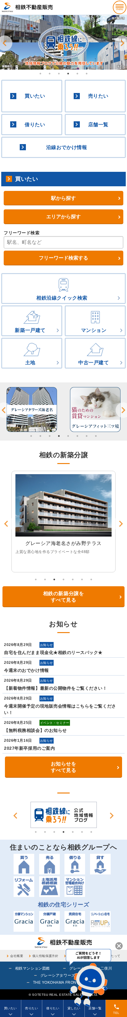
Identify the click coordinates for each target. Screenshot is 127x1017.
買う (24, 864)
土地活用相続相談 (49, 886)
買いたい (35, 96)
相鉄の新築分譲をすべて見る (63, 597)
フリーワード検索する (63, 257)
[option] (63, 42)
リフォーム (24, 886)
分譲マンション (24, 921)
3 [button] (59, 74)
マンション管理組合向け (74, 886)
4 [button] (68, 74)
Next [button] (111, 815)
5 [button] (77, 74)
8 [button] (96, 436)
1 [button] (40, 74)
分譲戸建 (49, 921)
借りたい (35, 124)
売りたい (98, 96)
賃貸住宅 (74, 921)
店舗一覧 (98, 124)
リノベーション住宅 (100, 921)
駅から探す (63, 198)
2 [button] (50, 74)
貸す (100, 864)
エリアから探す (63, 216)
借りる (74, 864)
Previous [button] (15, 815)
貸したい (74, 1008)
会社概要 (16, 956)
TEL (116, 1009)
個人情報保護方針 (45, 956)
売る (49, 864)
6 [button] (87, 74)
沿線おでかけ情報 (66, 147)
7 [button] (87, 436)
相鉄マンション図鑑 (32, 968)
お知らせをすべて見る (63, 767)
